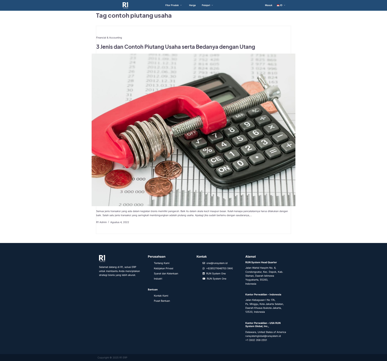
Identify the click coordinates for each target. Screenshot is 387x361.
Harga (192, 5)
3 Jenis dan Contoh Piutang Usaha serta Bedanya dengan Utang (175, 46)
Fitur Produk (172, 5)
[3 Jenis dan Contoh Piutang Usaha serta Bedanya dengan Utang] (193, 130)
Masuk (268, 5)
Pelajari (206, 5)
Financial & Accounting (109, 37)
